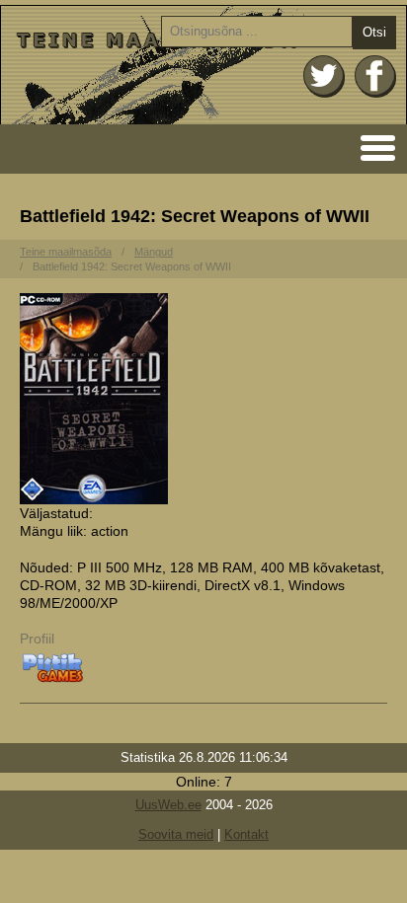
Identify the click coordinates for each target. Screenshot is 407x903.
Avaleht (203, 65)
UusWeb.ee (168, 804)
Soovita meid (175, 834)
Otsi (374, 32)
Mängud (153, 252)
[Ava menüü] (372, 146)
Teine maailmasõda (66, 252)
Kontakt (246, 834)
